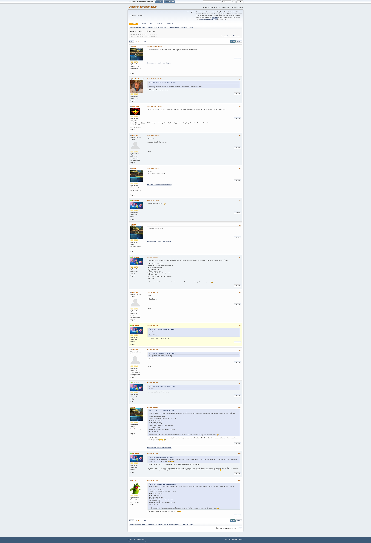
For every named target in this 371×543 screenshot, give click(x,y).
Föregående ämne (226, 36)
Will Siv (135, 135)
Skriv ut (239, 41)
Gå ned (131, 41)
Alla (145, 41)
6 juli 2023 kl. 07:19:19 (152, 480)
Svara (233, 41)
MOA (134, 47)
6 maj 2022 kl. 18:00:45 (153, 225)
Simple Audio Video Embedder (134, 541)
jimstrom (135, 106)
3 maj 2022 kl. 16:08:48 (153, 135)
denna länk (215, 17)
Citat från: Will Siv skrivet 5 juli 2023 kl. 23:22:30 (162, 386)
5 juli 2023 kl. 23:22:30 (152, 349)
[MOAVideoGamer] (131, 71)
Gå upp (131, 520)
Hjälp (226, 539)
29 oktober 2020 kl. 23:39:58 (154, 79)
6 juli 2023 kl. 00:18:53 (152, 453)
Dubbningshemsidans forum (143, 6)
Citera (238, 59)
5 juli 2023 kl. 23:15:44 (152, 325)
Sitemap (144, 541)
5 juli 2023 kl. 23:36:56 (152, 407)
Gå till (216, 528)
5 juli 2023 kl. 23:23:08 (152, 382)
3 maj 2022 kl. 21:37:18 (153, 168)
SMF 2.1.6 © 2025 (132, 539)
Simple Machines (141, 539)
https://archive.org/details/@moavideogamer (159, 63)
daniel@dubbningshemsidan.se (208, 19)
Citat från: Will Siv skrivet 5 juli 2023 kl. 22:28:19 (162, 329)
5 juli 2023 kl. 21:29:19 (152, 257)
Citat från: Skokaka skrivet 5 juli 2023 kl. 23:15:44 (163, 353)
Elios (134, 480)
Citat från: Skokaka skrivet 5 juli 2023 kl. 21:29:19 (163, 411)
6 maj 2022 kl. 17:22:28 (153, 200)
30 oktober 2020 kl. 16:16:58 (154, 106)
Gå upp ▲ (240, 539)
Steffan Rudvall (138, 79)
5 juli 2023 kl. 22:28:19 (152, 292)
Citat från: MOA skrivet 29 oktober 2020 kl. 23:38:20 (163, 82)
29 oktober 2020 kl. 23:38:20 (154, 46)
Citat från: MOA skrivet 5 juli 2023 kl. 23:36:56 (162, 457)
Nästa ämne (237, 36)
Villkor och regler (233, 539)
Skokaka (135, 201)
